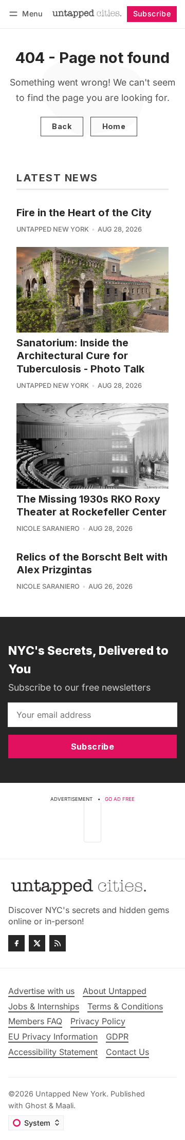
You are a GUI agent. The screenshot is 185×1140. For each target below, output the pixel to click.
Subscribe (152, 13)
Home (114, 126)
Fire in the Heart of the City (84, 212)
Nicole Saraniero (48, 528)
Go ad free (120, 799)
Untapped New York (52, 229)
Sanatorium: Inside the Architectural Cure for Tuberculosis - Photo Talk (80, 356)
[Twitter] (37, 943)
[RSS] (57, 943)
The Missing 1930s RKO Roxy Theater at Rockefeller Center (91, 505)
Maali (64, 1105)
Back (61, 126)
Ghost (36, 1105)
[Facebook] (16, 943)
